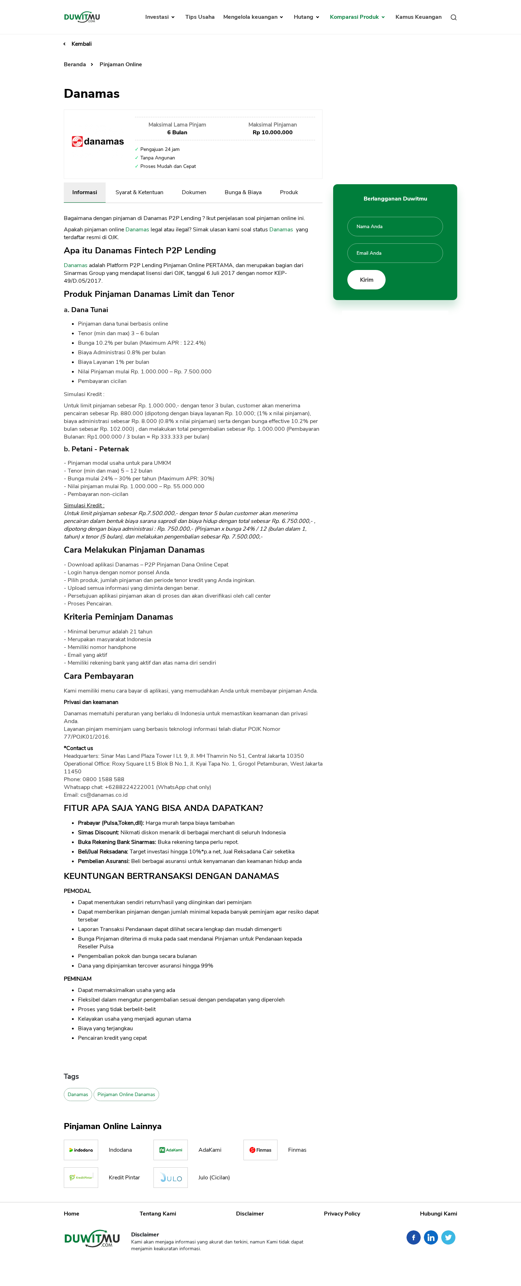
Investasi (157, 17)
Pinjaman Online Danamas (126, 1094)
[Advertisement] (395, 129)
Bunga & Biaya (243, 192)
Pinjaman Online (121, 64)
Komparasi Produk (355, 17)
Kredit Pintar (124, 1177)
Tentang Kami (158, 1214)
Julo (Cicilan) (214, 1177)
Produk (289, 192)
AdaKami (210, 1150)
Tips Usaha (200, 17)
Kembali (82, 44)
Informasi (84, 192)
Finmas (297, 1150)
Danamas (137, 229)
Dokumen (194, 192)
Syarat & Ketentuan (139, 192)
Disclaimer (250, 1214)
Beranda (76, 64)
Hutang (304, 17)
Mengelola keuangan (251, 17)
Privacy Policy (342, 1214)
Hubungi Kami (438, 1214)
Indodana (120, 1150)
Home (71, 1214)
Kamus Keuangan (419, 17)
